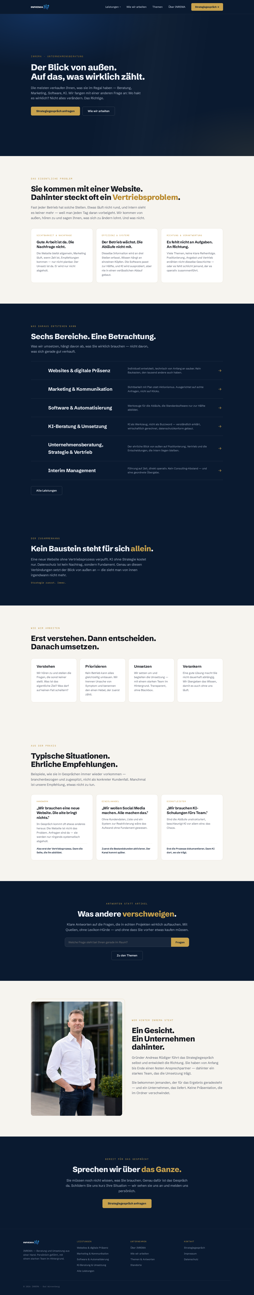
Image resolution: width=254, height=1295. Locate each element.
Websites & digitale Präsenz (92, 1247)
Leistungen (113, 6)
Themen (157, 6)
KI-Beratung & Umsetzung (91, 1265)
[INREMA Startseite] (40, 7)
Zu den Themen (127, 955)
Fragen (180, 942)
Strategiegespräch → (207, 6)
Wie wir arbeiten (136, 6)
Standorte (136, 1265)
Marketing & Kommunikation (93, 1253)
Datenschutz (191, 1259)
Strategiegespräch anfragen (55, 111)
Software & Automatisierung (93, 1259)
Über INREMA (176, 6)
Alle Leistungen (46, 490)
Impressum (190, 1253)
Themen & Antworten (142, 1259)
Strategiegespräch (194, 1247)
